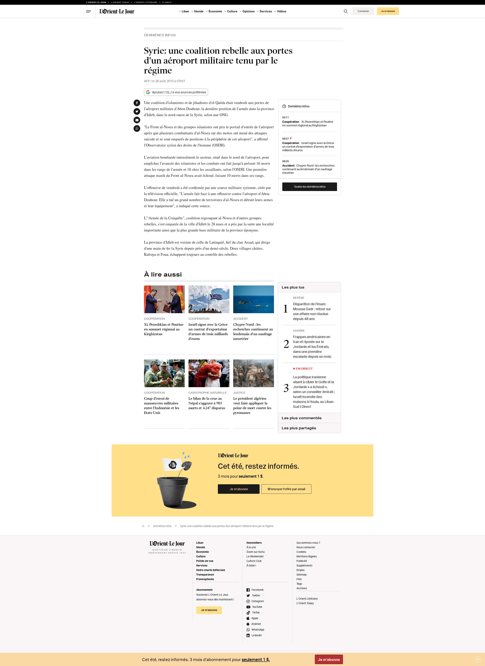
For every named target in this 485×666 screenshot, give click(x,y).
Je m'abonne (329, 659)
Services (201, 565)
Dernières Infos (160, 35)
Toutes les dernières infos (309, 186)
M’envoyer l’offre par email (286, 489)
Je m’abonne (239, 489)
